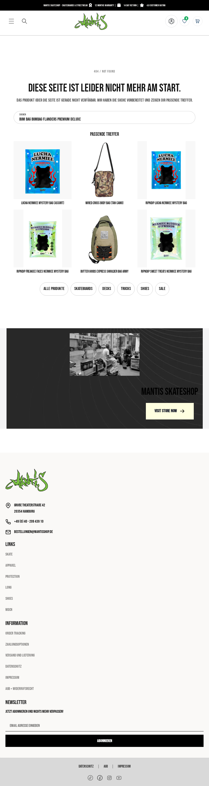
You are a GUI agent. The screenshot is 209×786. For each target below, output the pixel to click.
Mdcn (8, 609)
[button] (11, 21)
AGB (106, 766)
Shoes (145, 288)
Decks (106, 288)
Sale (162, 288)
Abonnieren (104, 740)
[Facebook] (100, 778)
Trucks (126, 288)
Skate (9, 554)
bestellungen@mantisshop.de (33, 531)
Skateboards (83, 288)
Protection (12, 576)
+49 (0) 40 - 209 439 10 (29, 521)
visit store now (166, 410)
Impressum (12, 677)
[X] (109, 778)
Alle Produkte (54, 288)
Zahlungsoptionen (17, 644)
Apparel (10, 565)
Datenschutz (13, 666)
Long (8, 587)
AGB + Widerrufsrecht (19, 688)
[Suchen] (24, 21)
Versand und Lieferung (20, 655)
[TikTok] (90, 778)
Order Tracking (15, 633)
